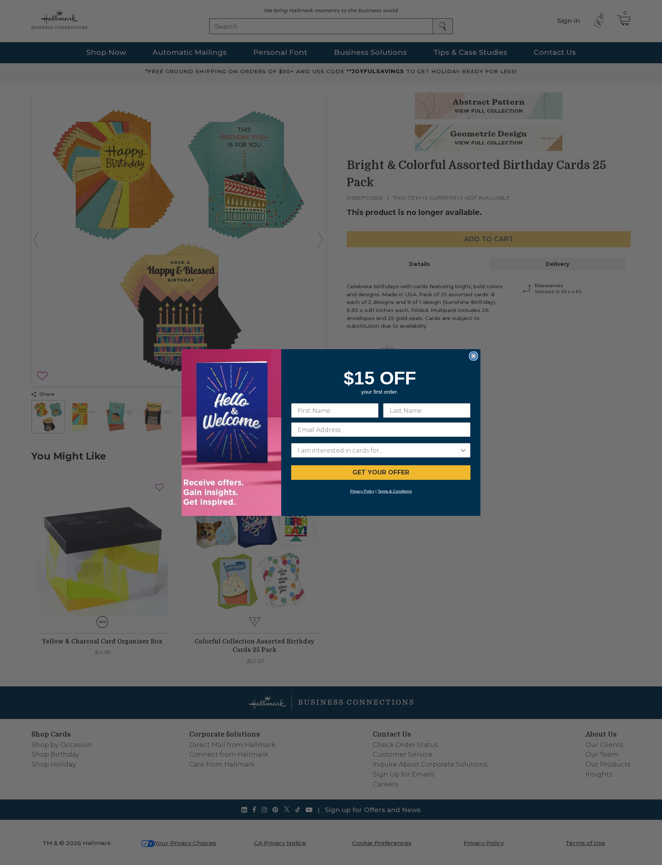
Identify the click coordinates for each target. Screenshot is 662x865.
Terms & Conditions (395, 491)
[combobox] (378, 450)
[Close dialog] (473, 356)
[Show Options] (463, 450)
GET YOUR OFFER (380, 472)
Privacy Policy (362, 491)
